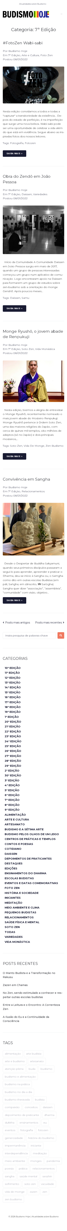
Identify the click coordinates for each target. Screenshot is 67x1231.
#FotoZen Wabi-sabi (23, 43)
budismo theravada (17, 1099)
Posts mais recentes (49, 622)
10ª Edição (13, 668)
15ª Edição (12, 692)
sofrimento (12, 1184)
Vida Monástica (45, 349)
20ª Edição (13, 721)
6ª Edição (12, 795)
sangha (9, 1176)
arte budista (33, 1053)
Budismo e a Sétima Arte (24, 829)
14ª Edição (13, 687)
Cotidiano (13, 849)
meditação (40, 1153)
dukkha (9, 1122)
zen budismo (54, 445)
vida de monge (34, 445)
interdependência (16, 1153)
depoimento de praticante (22, 1115)
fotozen (30, 143)
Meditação (13, 902)
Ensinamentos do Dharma (25, 873)
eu (45, 1122)
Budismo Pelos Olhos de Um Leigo (32, 834)
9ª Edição (12, 809)
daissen (15, 298)
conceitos (31, 1107)
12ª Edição (12, 677)
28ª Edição (13, 760)
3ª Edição (12, 780)
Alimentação (15, 814)
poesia (9, 1168)
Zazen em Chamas (15, 985)
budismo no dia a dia (18, 1092)
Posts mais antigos (16, 622)
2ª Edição (12, 770)
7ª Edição (14, 55)
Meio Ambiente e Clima (22, 907)
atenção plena (14, 1068)
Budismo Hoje (17, 51)
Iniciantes (13, 897)
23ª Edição (13, 736)
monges (36, 1161)
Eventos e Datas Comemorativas (31, 883)
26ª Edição (13, 751)
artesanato (37, 1061)
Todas (10, 932)
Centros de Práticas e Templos (30, 839)
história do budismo (41, 1138)
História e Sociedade (22, 893)
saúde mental (28, 1176)
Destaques (14, 863)
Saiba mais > (15, 153)
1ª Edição (12, 717)
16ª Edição (13, 697)
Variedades (40, 194)
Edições (11, 868)
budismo (46, 1068)
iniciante (36, 1145)
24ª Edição (13, 741)
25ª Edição (13, 746)
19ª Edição (13, 712)
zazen (33, 1191)
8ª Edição (12, 805)
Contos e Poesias (19, 844)
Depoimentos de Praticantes (28, 858)
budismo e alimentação (20, 1076)
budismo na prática (17, 1084)
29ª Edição (13, 765)
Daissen (27, 194)
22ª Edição (13, 731)
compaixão (12, 1107)
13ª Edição (12, 682)
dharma (49, 1115)
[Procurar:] (29, 635)
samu (25, 298)
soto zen (16, 445)
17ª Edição (13, 702)
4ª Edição (12, 785)
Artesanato (15, 824)
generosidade (14, 1138)
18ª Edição (13, 707)
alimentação (13, 1053)
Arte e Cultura (30, 55)
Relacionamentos (33, 491)
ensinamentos (29, 1122)
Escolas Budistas (19, 878)
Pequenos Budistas (20, 912)
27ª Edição (13, 756)
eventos (10, 1130)
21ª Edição (12, 726)
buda (32, 1068)
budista (39, 1099)
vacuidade (47, 1184)
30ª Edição (13, 775)
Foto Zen (46, 55)
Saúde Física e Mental (22, 922)
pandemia (53, 1161)
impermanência (15, 1145)
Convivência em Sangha (26, 479)
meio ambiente (15, 1161)
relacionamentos (44, 1168)
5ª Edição (12, 790)
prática (23, 1168)
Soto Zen (28, 349)
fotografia (16, 143)
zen (44, 1191)
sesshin (47, 1176)
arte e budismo (15, 1061)
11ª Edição (12, 672)
